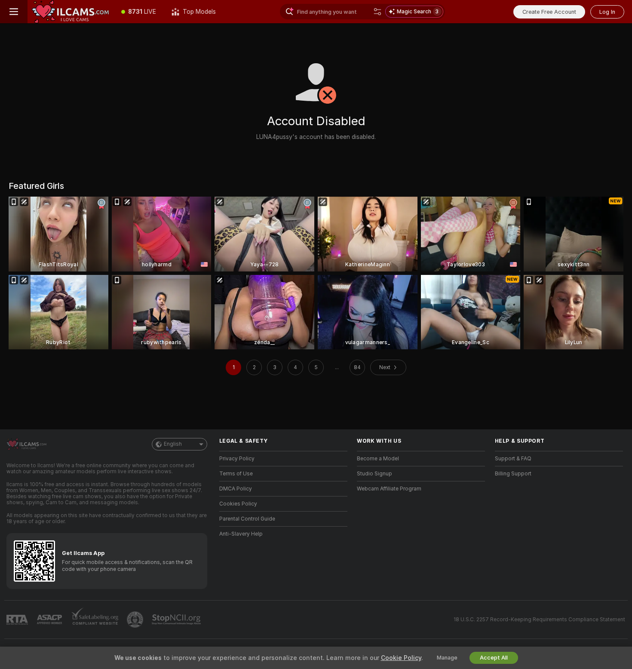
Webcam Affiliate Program (389, 489)
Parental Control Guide (247, 519)
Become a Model (378, 459)
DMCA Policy (235, 489)
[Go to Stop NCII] (177, 619)
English (173, 444)
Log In (607, 12)
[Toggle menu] (14, 11)
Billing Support (513, 474)
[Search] (377, 12)
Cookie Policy (401, 657)
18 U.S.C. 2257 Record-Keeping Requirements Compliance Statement (539, 620)
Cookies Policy (238, 504)
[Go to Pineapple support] (136, 619)
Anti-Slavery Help (241, 534)
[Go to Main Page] (71, 11)
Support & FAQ (513, 459)
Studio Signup (374, 474)
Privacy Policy (237, 459)
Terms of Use (236, 474)
